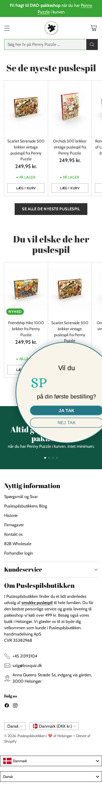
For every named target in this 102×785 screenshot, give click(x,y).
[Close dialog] (95, 348)
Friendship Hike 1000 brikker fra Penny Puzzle (26, 328)
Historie (11, 515)
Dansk (13, 726)
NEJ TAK (51, 422)
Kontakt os (13, 534)
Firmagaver (14, 524)
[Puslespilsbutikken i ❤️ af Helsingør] (51, 28)
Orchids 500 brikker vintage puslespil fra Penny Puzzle (70, 147)
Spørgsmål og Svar (21, 496)
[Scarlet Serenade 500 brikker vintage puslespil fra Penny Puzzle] (26, 108)
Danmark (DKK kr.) (55, 726)
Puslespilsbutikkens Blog (25, 506)
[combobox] (51, 761)
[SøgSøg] (92, 44)
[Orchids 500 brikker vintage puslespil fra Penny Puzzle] (70, 108)
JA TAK (51, 410)
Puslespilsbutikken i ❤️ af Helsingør (45, 735)
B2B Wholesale (17, 543)
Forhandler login (18, 553)
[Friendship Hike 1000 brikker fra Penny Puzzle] (26, 289)
